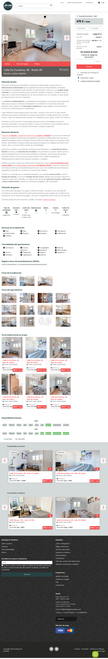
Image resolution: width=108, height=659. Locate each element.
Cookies (77, 649)
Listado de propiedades (74, 2)
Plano (37, 64)
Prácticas (5, 546)
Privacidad (84, 649)
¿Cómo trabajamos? (63, 544)
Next (67, 37)
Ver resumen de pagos (89, 52)
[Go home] (8, 6)
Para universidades (8, 549)
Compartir (64, 69)
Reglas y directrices (62, 546)
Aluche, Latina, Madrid (15, 73)
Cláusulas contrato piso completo (67, 564)
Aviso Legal (21, 565)
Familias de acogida (62, 579)
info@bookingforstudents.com (70, 609)
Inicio (62, 2)
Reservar (89, 67)
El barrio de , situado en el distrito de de (26, 135)
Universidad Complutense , (34, 165)
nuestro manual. (49, 199)
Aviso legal (101, 651)
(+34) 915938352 (69, 613)
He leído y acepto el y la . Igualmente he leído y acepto (26, 567)
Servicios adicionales (63, 549)
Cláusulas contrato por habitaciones (68, 561)
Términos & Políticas (97, 649)
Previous (5, 37)
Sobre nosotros (7, 544)
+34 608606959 (81, 613)
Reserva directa (61, 555)
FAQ (57, 582)
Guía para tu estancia (63, 552)
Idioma (60, 619)
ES (102, 2)
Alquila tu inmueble (62, 576)
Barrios (4, 552)
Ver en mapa (22, 64)
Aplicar (98, 61)
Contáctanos (89, 2)
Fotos (7, 64)
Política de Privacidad (35, 565)
